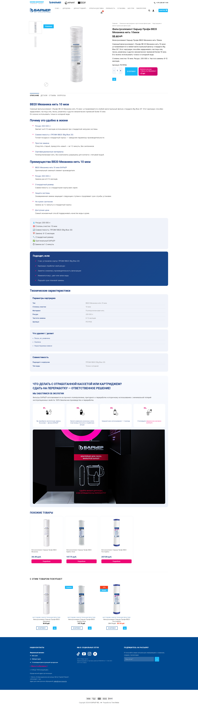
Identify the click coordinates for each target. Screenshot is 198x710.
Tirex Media (115, 703)
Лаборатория (141, 8)
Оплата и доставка (96, 8)
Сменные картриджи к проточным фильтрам (135, 23)
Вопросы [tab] (61, 95)
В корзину (131, 71)
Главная (115, 23)
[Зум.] (46, 85)
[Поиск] (149, 11)
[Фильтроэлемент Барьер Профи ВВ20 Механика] (46, 599)
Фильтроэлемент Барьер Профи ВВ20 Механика (46, 620)
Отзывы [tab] (52, 95)
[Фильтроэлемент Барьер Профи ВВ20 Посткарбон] (116, 599)
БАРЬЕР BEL (95, 703)
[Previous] (47, 54)
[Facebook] (95, 654)
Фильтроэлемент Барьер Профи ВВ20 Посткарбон (116, 620)
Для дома (66, 8)
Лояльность (110, 8)
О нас (57, 8)
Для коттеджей (80, 8)
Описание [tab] (34, 95)
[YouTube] (84, 654)
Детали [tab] (44, 95)
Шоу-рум (131, 8)
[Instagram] (89, 654)
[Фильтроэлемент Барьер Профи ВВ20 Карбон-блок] (81, 599)
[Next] (105, 54)
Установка (121, 8)
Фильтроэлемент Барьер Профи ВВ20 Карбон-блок (81, 620)
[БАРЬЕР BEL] (40, 10)
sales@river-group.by (60, 681)
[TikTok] (78, 654)
